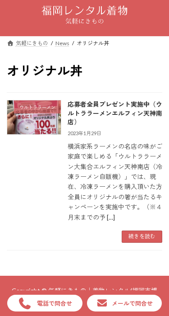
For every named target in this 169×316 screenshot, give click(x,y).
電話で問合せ (54, 303)
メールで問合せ (132, 303)
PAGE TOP (155, 298)
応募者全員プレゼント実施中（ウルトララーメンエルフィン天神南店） (115, 113)
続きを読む (141, 236)
